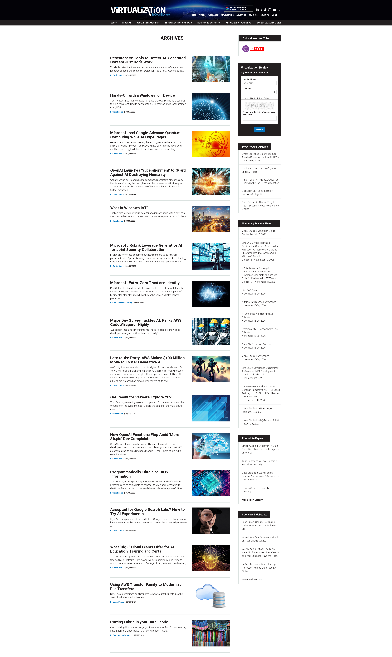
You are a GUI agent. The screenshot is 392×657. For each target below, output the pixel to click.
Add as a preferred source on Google (238, 8)
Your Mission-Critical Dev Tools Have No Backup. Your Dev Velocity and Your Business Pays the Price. (260, 552)
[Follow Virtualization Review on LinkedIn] (257, 10)
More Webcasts (251, 579)
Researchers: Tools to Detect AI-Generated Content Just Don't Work (148, 60)
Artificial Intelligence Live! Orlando (259, 302)
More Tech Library (252, 499)
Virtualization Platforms (238, 23)
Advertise (241, 15)
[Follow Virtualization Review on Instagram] (269, 10)
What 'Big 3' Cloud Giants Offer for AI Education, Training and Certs (142, 549)
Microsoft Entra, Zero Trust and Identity (145, 283)
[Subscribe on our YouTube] (251, 51)
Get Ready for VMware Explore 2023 (142, 397)
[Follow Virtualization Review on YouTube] (274, 10)
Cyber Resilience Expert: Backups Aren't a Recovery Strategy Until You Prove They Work (260, 157)
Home (193, 15)
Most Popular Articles (255, 146)
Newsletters (227, 15)
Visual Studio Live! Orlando (255, 356)
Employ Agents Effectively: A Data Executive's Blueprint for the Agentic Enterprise (260, 449)
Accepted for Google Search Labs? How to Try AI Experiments (147, 511)
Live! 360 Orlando (250, 290)
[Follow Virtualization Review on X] (261, 10)
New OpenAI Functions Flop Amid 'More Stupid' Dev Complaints (144, 436)
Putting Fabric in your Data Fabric (139, 622)
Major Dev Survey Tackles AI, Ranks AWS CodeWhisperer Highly (146, 322)
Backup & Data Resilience (269, 23)
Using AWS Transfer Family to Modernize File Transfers (146, 586)
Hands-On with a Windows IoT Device (142, 95)
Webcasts (213, 15)
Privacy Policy (263, 98)
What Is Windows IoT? (129, 208)
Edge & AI (126, 23)
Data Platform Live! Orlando (256, 344)
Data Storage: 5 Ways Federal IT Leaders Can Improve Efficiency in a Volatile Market (260, 476)
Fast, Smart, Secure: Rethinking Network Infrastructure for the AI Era (259, 525)
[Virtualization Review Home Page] (140, 11)
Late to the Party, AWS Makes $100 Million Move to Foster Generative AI (147, 360)
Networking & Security (208, 23)
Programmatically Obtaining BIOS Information (139, 474)
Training (253, 15)
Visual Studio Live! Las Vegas (257, 408)
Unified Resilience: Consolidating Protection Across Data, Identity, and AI (259, 567)
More (274, 15)
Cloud (114, 23)
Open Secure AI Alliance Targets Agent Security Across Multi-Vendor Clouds (261, 205)
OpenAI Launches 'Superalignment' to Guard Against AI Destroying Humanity (148, 172)
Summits (265, 15)
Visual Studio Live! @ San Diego (258, 231)
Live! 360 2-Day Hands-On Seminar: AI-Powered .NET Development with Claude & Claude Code (261, 371)
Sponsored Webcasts (254, 514)
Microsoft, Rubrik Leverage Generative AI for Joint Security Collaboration (146, 247)
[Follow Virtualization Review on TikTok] (265, 10)
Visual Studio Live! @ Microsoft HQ (260, 420)
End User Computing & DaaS (178, 23)
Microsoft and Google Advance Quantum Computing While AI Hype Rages (145, 135)
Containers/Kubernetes (148, 23)
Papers (202, 15)
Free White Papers (252, 438)
